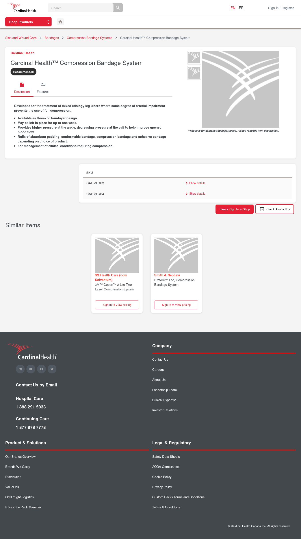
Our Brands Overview (20, 456)
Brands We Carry (17, 466)
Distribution (13, 476)
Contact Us (160, 359)
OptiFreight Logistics (19, 497)
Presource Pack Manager (23, 507)
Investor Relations (165, 410)
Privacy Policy (162, 486)
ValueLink (12, 486)
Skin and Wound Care (21, 37)
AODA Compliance (165, 466)
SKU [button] (89, 172)
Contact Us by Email (36, 385)
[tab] (22, 88)
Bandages (52, 37)
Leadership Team (164, 389)
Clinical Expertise (164, 399)
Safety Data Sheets (166, 456)
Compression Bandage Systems (89, 37)
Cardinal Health (22, 52)
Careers (158, 369)
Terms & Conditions (166, 507)
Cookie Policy (161, 476)
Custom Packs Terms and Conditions (178, 497)
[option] (194, 58)
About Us (158, 379)
